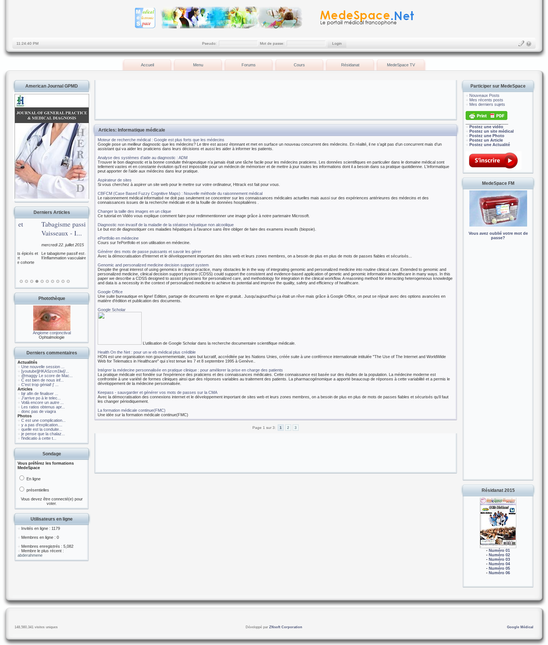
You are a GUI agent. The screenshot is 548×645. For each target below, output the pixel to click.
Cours (299, 65)
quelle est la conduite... (41, 429)
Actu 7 (52, 281)
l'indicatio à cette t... (38, 438)
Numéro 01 (499, 550)
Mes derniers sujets (487, 104)
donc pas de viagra (38, 411)
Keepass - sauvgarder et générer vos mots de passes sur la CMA (157, 392)
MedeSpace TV (401, 65)
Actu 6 (47, 281)
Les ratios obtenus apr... (43, 407)
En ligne (33, 479)
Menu (198, 65)
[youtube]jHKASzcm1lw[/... (45, 371)
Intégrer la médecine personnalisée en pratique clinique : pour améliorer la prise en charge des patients (190, 370)
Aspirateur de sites (115, 180)
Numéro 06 (499, 572)
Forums (249, 65)
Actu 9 (63, 281)
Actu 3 (31, 281)
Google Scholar (112, 309)
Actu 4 (36, 281)
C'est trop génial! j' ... (40, 384)
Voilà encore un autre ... (42, 402)
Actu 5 (42, 281)
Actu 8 (57, 281)
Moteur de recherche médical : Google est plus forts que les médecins (161, 139)
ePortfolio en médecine (118, 238)
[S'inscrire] (521, 44)
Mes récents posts (486, 100)
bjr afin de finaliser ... (39, 393)
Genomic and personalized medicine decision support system (153, 265)
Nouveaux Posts (484, 95)
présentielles (37, 490)
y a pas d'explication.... (41, 425)
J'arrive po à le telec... (41, 398)
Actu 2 (26, 281)
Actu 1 (21, 281)
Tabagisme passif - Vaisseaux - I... (43, 228)
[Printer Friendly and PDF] (486, 118)
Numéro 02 (499, 555)
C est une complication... (43, 420)
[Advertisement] (498, 365)
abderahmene (30, 555)
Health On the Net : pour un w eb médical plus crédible (147, 352)
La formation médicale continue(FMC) (132, 410)
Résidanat (350, 65)
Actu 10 (68, 281)
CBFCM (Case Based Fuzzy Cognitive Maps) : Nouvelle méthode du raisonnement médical (180, 193)
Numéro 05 (499, 568)
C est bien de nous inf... (42, 380)
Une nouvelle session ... (42, 366)
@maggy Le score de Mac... (47, 375)
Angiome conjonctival (52, 333)
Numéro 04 (499, 564)
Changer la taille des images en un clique (134, 211)
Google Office (110, 292)
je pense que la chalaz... (43, 433)
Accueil (147, 65)
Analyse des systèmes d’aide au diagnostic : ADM (143, 157)
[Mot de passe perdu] (529, 44)
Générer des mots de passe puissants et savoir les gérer (149, 251)
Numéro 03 (499, 559)
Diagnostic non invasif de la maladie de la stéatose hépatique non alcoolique (166, 224)
